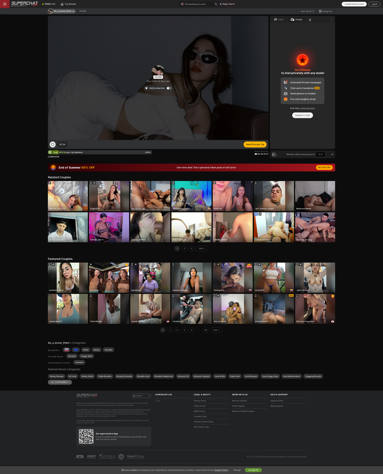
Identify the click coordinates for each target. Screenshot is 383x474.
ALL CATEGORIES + (60, 382)
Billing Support (276, 406)
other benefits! (307, 108)
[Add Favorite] (53, 144)
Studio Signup (238, 406)
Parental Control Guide (203, 422)
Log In (374, 4)
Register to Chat (302, 115)
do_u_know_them (58, 342)
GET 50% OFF (324, 167)
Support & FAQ (276, 401)
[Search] (216, 4)
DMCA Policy (199, 411)
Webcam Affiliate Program (243, 411)
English (139, 396)
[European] (76, 349)
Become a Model (239, 401)
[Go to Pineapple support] (121, 457)
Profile (82, 11)
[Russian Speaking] (67, 349)
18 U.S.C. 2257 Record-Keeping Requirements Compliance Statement (276, 457)
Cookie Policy (221, 470)
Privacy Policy (200, 401)
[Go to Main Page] (24, 4)
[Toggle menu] (5, 4)
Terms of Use (199, 406)
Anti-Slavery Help (201, 427)
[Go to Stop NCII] (136, 457)
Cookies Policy (200, 416)
